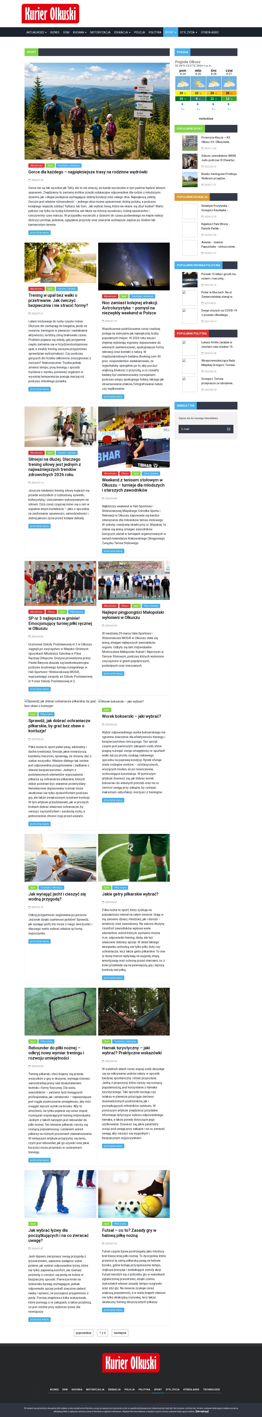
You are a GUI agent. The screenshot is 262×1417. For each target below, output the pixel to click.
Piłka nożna (46, 714)
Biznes (54, 32)
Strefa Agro (210, 32)
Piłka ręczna (76, 611)
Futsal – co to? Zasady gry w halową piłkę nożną (129, 1233)
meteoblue (206, 118)
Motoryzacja (100, 32)
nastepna (120, 1333)
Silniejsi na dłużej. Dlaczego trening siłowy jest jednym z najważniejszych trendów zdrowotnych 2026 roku (54, 467)
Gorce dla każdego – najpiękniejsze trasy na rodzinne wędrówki (87, 172)
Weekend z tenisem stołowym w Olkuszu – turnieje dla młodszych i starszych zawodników (133, 485)
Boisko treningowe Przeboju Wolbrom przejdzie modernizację (219, 176)
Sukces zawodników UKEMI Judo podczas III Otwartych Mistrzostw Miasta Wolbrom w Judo (219, 158)
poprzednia (83, 1333)
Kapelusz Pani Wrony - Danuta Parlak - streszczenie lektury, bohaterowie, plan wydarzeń (218, 226)
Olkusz (125, 473)
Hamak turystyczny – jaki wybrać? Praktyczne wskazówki (132, 1050)
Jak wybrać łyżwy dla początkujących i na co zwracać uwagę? (58, 1235)
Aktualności (35, 32)
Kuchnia (78, 32)
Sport (169, 32)
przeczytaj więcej (39, 232)
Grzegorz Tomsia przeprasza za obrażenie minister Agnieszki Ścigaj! (217, 381)
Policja (139, 32)
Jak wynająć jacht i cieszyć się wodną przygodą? (57, 896)
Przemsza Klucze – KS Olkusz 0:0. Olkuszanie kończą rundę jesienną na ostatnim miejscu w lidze (217, 140)
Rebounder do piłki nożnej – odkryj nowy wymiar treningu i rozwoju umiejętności (56, 1052)
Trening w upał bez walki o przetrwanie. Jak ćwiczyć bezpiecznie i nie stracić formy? (58, 300)
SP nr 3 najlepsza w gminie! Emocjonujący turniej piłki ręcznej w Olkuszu (60, 623)
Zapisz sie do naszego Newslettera (198, 418)
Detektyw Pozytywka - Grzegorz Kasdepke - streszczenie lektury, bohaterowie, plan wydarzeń (218, 208)
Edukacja (121, 32)
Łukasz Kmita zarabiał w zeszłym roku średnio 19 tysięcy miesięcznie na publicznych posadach (216, 345)
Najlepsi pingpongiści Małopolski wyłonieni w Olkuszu (133, 615)
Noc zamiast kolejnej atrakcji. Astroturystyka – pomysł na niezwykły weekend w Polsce (130, 307)
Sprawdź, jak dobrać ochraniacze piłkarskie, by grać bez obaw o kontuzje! (59, 725)
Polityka (155, 32)
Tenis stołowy (151, 473)
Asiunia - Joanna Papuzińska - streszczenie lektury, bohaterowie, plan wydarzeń (218, 245)
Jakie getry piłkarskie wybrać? (130, 894)
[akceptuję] (202, 1411)
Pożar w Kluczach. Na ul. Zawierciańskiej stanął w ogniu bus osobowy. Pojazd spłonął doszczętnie (218, 295)
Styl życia (187, 32)
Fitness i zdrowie (67, 289)
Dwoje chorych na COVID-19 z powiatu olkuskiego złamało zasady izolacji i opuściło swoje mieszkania (219, 313)
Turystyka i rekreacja (69, 165)
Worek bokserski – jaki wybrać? (131, 716)
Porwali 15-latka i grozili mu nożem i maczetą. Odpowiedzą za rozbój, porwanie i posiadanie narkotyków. (218, 276)
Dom (66, 32)
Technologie (35, 42)
